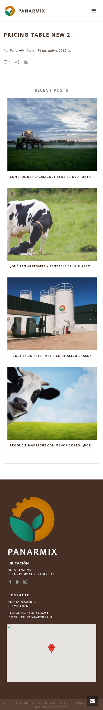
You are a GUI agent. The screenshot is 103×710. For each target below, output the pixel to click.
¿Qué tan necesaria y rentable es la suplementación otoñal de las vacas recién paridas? (53, 266)
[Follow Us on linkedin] (18, 582)
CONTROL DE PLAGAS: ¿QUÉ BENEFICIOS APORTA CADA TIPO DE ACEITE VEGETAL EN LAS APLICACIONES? (53, 177)
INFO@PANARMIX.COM (36, 617)
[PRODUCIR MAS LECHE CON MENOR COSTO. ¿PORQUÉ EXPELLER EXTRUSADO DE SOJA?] (52, 403)
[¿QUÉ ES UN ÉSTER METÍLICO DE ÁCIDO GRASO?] (52, 313)
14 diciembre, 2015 (51, 50)
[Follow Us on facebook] (10, 582)
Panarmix (17, 50)
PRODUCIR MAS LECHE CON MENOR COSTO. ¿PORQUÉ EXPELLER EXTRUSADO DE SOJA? (53, 445)
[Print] (28, 62)
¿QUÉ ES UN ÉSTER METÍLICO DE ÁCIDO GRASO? (52, 356)
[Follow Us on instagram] (25, 582)
